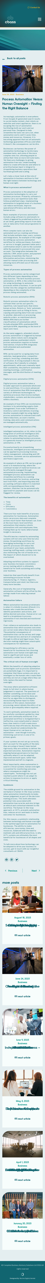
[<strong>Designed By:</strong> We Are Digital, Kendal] (22, 1274)
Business (20, 94)
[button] (39, 19)
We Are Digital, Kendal (22, 1278)
